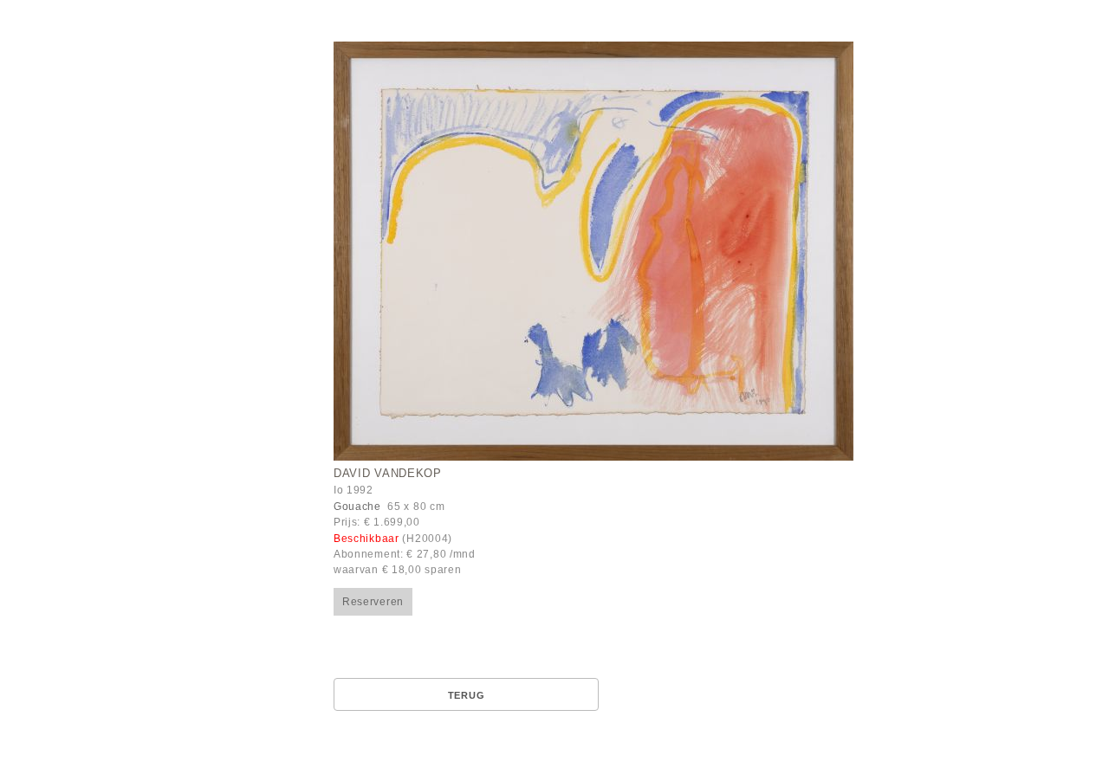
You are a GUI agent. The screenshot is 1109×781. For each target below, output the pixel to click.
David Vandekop (388, 474)
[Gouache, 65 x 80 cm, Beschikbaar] (665, 253)
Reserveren (373, 602)
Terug (466, 695)
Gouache (357, 506)
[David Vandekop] (593, 251)
